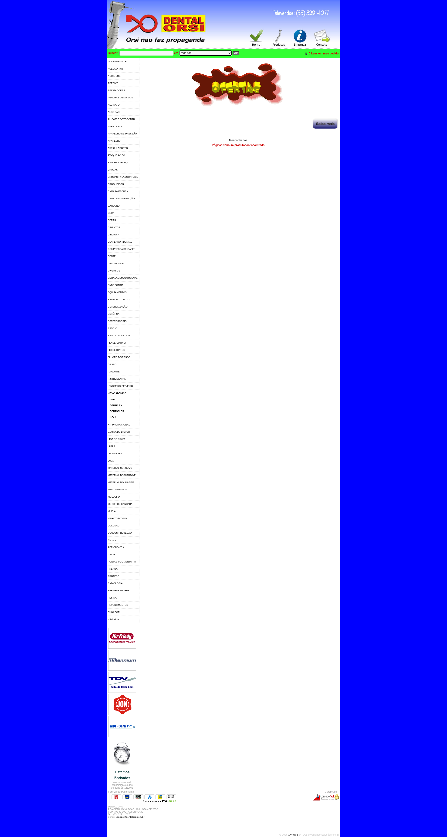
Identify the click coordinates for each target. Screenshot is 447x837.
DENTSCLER (117, 411)
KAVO (113, 417)
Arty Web (293, 835)
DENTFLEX (116, 405)
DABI (112, 399)
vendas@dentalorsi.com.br (130, 817)
